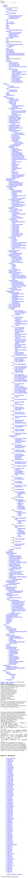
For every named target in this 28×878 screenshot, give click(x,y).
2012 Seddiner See (19, 489)
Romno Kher (15, 139)
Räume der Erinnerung (11, 553)
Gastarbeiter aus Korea (14, 120)
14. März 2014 (9, 783)
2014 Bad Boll (18, 481)
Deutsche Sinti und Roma (15, 555)
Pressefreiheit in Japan (17, 253)
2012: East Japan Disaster (21, 399)
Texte (19, 495)
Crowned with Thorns (14, 649)
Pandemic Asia (12, 630)
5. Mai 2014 (9, 848)
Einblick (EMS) (12, 660)
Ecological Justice (16, 78)
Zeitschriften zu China (14, 87)
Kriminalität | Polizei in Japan (15, 127)
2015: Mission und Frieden (21, 375)
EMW (7, 48)
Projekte (5, 96)
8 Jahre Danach (15, 232)
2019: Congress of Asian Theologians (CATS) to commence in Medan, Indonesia (20, 341)
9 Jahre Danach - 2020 (17, 233)
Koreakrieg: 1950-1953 (14, 566)
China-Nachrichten (13, 653)
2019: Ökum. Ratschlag (20, 344)
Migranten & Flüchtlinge (14, 125)
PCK (7, 27)
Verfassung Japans (13, 280)
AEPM (8, 598)
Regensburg (15, 167)
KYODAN (8, 9)
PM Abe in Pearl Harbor (17, 262)
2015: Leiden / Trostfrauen (21, 377)
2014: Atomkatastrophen (20, 391)
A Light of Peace (13, 643)
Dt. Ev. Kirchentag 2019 (14, 305)
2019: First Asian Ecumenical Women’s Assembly (20, 331)
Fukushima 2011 (13, 219)
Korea (7, 92)
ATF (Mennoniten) (10, 52)
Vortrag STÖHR (21, 508)
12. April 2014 (9, 774)
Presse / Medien (12, 251)
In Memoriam (15, 151)
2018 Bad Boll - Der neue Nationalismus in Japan (21, 462)
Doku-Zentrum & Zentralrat (18, 134)
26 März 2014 (9, 819)
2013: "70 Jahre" (19, 142)
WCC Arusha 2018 (13, 62)
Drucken (3, 683)
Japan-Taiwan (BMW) (14, 657)
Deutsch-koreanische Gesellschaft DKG (15, 54)
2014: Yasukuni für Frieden (21, 392)
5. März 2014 (9, 849)
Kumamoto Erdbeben (17, 191)
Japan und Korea (16, 260)
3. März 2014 (9, 834)
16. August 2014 (10, 789)
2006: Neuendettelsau (20, 538)
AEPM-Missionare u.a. (14, 600)
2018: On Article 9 (19, 358)
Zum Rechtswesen (13, 91)
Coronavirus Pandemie (11, 628)
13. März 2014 (9, 780)
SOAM (8, 60)
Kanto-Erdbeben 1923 (14, 563)
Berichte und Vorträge (21, 504)
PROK (7, 26)
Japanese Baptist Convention (15, 15)
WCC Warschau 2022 (14, 65)
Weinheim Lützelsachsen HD (15, 185)
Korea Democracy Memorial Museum (17, 576)
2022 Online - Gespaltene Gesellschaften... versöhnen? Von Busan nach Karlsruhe (21, 440)
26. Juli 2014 (9, 821)
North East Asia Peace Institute (19, 110)
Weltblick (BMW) (13, 656)
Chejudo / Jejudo (13, 211)
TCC (7, 19)
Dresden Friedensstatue (17, 153)
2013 (13, 677)
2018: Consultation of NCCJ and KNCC (20, 361)
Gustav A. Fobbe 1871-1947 (18, 609)
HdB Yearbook (12, 664)
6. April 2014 (9, 851)
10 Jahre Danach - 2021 (17, 234)
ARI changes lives (10, 23)
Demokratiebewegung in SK (15, 108)
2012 (13, 675)
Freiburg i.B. (15, 165)
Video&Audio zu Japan (11, 666)
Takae (13, 267)
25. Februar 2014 (10, 818)
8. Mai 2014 (9, 866)
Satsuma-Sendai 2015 (17, 190)
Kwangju (11, 570)
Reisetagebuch (12, 674)
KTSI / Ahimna (9, 37)
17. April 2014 (9, 793)
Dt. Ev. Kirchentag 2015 (14, 304)
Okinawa (11, 263)
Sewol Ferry (15, 240)
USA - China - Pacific (17, 259)
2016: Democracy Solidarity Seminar (19, 371)
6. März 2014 (9, 856)
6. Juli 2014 (9, 852)
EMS (7, 56)
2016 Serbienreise (19, 133)
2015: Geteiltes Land (19, 378)
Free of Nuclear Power (17, 80)
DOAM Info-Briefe (13, 652)
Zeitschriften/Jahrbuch (11, 648)
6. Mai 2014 (9, 854)
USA (13, 170)
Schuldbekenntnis (13, 10)
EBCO (13, 123)
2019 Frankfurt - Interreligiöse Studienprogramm (19, 458)
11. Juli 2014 (9, 771)
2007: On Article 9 (19, 412)
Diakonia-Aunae (13, 35)
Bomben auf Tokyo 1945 (15, 565)
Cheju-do (11, 554)
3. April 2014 (9, 831)
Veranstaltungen (15, 140)
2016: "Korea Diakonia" (20, 368)
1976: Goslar (18, 548)
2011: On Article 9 (19, 404)
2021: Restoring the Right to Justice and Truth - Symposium (21, 313)
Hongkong (11, 86)
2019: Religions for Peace (21, 355)
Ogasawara (14, 268)
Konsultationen (9, 551)
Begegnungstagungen (14, 292)
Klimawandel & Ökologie (15, 254)
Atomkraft (11, 189)
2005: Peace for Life (19, 420)
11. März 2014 (9, 772)
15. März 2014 (9, 787)
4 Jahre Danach (15, 227)
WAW (10, 596)
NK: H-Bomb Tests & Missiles (19, 245)
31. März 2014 (9, 840)
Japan (7, 88)
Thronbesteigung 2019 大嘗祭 (19, 285)
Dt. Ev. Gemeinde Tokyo (12, 614)
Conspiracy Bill (15, 273)
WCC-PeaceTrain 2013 (17, 82)
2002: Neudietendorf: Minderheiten (20, 544)
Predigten (11, 639)
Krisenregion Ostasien (14, 255)
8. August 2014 (9, 862)
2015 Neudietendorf (19, 478)
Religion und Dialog (11, 178)
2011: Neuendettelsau (20, 491)
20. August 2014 (10, 806)
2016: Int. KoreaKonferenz (21, 366)
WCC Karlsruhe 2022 (14, 63)
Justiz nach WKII (16, 137)
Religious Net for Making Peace (19, 276)
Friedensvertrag (15, 200)
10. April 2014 (9, 766)
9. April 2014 (9, 869)
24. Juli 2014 (9, 815)
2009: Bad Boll (18, 511)
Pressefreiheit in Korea (14, 126)
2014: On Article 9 (19, 386)
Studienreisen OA (10, 95)
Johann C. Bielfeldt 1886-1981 (16, 591)
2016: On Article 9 (19, 369)
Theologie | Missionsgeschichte (16, 638)
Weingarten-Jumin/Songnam (15, 183)
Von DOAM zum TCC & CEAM (14, 617)
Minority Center (12, 101)
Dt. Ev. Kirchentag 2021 (14, 306)
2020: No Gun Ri (19, 317)
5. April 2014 (9, 847)
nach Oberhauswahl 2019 (18, 284)
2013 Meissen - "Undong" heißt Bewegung (21, 486)
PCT (7, 24)
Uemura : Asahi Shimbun (18, 176)
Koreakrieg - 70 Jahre (17, 567)
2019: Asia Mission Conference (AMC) (19, 353)
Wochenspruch (12, 640)
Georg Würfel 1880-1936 (18, 608)
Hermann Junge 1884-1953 (15, 592)
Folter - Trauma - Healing (15, 118)
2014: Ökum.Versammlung (21, 388)
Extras (4, 670)
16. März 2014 (9, 792)
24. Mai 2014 (9, 817)
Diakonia (8, 31)
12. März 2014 (9, 776)
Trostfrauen (11, 147)
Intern (7, 623)
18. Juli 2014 (9, 797)
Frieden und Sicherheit (11, 186)
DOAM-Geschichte (10, 589)
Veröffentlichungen (16, 144)
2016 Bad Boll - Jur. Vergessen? (19, 469)
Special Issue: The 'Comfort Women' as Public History (18, 157)
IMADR (14, 104)
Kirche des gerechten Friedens (16, 44)
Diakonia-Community (14, 36)
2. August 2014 (9, 802)
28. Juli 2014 (9, 824)
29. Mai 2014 (9, 828)
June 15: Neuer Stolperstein (18, 202)
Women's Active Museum (15, 572)
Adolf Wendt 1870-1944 (17, 602)
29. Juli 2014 (9, 827)
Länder (5, 83)
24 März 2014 (9, 814)
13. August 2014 (10, 779)
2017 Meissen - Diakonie (20, 465)
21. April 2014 (9, 809)
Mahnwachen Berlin (16, 168)
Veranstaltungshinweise (11, 647)
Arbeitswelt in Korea (14, 99)
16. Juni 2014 (9, 791)
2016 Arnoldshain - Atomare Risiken (19, 471)
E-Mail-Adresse (8, 683)
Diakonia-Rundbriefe (14, 33)
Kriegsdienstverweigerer (14, 122)
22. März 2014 (9, 811)
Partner (5, 6)
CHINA (14, 163)
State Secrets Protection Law (15, 272)
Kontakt (8, 622)
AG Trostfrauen (9, 50)
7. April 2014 (9, 857)
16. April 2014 (9, 788)
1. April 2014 (9, 759)
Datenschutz (9, 621)
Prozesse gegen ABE (17, 289)
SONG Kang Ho (16, 216)
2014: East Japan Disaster (21, 387)
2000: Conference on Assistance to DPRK (19, 430)
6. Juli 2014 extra (10, 853)
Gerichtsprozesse (16, 212)
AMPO (11, 187)
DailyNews (8, 673)
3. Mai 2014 (9, 832)
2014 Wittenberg (18, 482)
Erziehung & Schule (13, 116)
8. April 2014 (9, 861)
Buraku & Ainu (12, 103)
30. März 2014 (9, 836)
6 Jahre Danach (15, 229)
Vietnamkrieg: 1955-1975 (15, 568)
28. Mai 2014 (9, 826)
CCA (7, 40)
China (7, 84)
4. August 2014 (9, 843)
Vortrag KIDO (21, 506)
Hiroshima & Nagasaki (14, 250)
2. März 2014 (9, 804)
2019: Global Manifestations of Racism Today (20, 347)
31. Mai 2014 (9, 839)
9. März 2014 (9, 871)
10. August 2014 (10, 767)
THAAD (14, 241)
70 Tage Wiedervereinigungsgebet (17, 641)
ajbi (7, 20)
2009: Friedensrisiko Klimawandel (19, 409)
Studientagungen (13, 435)
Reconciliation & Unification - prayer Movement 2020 (19, 205)
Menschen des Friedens (11, 584)
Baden (7, 43)
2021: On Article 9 (19, 310)
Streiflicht (11, 654)
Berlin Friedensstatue (17, 152)
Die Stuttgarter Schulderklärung (21, 531)
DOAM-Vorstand (10, 588)
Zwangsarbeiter (12, 578)
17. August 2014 (10, 794)
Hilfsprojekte (15, 220)
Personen (8, 644)
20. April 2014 (9, 805)
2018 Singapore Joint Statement (19, 242)
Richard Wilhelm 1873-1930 (18, 601)
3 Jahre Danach (15, 225)
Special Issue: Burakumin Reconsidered (18, 106)
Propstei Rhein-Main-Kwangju (16, 182)
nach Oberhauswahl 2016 (18, 283)
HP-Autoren (9, 627)
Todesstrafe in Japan (13, 146)
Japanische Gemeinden (14, 583)
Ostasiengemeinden (10, 581)
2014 (13, 678)
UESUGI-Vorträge (16, 236)
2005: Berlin (18, 541)
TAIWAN (14, 169)
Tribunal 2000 (15, 148)
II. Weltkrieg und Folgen (14, 561)
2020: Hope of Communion (18, 319)
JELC (7, 11)
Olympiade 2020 (13, 90)
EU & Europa (15, 135)
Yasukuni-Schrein (13, 288)
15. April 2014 (9, 785)
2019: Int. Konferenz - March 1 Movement (20, 328)
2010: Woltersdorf (19, 499)
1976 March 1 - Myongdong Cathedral (18, 562)
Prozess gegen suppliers (17, 224)
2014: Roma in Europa (20, 390)
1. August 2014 (9, 761)
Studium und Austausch (11, 580)
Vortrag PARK (21, 507)
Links (7, 671)
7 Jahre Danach (15, 230)
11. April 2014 (9, 770)
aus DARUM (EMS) (14, 658)
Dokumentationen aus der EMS (16, 661)
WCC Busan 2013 (13, 69)
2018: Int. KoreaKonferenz (21, 357)
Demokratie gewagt (16, 114)
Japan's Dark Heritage (17, 579)
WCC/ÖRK (9, 61)
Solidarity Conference (17, 150)
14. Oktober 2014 (10, 784)
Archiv (5, 624)
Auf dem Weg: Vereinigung (15, 199)
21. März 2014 (9, 810)
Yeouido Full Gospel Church (15, 30)
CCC (7, 39)
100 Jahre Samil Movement (15, 558)
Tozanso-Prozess (13, 271)
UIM (13, 109)
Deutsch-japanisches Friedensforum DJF (15, 53)
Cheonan (14, 238)
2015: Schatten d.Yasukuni (21, 379)
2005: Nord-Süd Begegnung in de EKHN (20, 422)
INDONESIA (15, 172)
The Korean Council (16, 161)
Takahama (14, 193)
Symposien (11, 549)
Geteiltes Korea (12, 237)
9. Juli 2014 (9, 870)
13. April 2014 (9, 778)
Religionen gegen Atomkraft (18, 198)
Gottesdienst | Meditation (14, 636)
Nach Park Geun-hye (17, 243)
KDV (10, 47)
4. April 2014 (9, 841)
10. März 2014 (9, 768)
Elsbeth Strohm (12, 13)
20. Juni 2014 (9, 808)
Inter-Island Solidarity (17, 258)
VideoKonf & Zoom (11, 669)
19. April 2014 (9, 798)
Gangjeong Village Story (17, 217)
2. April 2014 (9, 801)
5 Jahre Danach (15, 228)
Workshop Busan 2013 (17, 281)
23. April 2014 (9, 813)
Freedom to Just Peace (17, 77)
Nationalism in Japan (17, 257)
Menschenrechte (10, 97)
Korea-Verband (9, 49)
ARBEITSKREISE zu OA (12, 595)
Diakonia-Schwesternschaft (15, 32)
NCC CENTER (10, 22)
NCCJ (7, 14)
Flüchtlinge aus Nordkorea (15, 117)
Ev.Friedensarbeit (10, 45)
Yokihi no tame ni (13, 651)
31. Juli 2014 (9, 838)
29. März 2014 (9, 830)
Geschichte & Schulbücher (15, 557)
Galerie (8, 634)
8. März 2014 (9, 868)
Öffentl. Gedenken (16, 138)
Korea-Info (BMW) (13, 662)
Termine (8, 645)
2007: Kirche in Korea (20, 413)
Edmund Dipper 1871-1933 (18, 604)
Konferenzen (12, 308)
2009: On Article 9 (19, 407)
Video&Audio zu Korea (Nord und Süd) (15, 668)
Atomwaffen (12, 207)
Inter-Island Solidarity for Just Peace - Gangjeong (18, 72)
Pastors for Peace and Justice (18, 275)
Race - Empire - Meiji (14, 559)
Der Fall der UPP (16, 246)
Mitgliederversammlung (11, 587)
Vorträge (20, 515)
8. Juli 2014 (9, 864)
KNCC (8, 28)
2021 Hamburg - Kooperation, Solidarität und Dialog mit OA (20, 446)
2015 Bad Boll (18, 477)
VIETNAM (14, 173)
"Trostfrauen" (15, 70)
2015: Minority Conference (21, 381)
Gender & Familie (13, 121)
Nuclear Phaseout (16, 79)
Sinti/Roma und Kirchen (14, 130)
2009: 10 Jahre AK (19, 143)
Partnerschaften (9, 180)
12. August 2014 (10, 775)
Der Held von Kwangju (17, 571)
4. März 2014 (9, 845)
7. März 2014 (9, 860)
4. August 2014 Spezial (11, 844)
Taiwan (8, 93)
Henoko (14, 264)
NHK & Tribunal (16, 177)
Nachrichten (9, 679)
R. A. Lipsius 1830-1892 (17, 605)
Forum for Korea (16, 203)
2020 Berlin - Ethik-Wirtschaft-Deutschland (20, 451)
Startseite (5, 5)
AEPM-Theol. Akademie (15, 613)
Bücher (8, 626)
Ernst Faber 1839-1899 (17, 606)
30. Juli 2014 (9, 835)
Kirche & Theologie (10, 635)
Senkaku (14, 266)
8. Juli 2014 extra (10, 865)
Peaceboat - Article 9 (16, 287)
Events (10, 550)
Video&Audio (6, 665)
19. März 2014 (9, 800)
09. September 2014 (10, 758)
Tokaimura (14, 194)
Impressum (8, 619)
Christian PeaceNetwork (14, 17)
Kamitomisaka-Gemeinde (12, 615)
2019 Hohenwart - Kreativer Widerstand (20, 454)
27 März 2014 (9, 822)
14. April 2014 (9, 781)
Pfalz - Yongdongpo (13, 181)
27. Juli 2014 (9, 823)
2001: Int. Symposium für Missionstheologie (21, 426)
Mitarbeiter (8, 593)
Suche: (2, 1)
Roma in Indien (12, 129)
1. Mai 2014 (9, 763)
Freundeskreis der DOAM (15, 597)
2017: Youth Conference (20, 364)
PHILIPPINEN (15, 164)
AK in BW (14, 131)
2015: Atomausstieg (19, 374)
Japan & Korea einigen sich (18, 174)
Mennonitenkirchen (13, 18)
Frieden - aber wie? (13, 208)
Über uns (5, 585)
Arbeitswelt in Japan (13, 100)
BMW (7, 57)
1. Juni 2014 (9, 762)
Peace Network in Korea (14, 270)
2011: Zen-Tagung (19, 497)
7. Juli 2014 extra (10, 858)
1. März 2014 (9, 764)
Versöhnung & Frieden (17, 210)
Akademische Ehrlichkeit (17, 155)
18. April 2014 (9, 796)
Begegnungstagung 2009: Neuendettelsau (18, 302)
